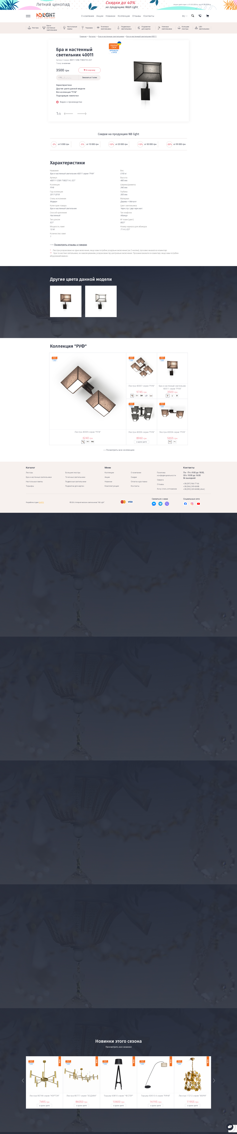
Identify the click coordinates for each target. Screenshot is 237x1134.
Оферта (160, 480)
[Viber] (167, 504)
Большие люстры (72, 473)
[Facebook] (154, 504)
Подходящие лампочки (67, 96)
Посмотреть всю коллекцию (120, 450)
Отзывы (136, 16)
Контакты (148, 16)
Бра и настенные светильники (39, 477)
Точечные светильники (75, 477)
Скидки (134, 477)
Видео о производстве (71, 102)
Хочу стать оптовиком (167, 489)
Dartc (41, 502)
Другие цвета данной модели (70, 88)
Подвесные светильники (75, 482)
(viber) (202, 489)
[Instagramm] (192, 504)
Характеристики (64, 85)
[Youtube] (198, 504)
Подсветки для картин (74, 486)
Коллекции (124, 16)
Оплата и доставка (139, 482)
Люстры (29, 473)
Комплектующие (112, 486)
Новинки (110, 16)
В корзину (90, 70)
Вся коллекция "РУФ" (66, 92)
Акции (99, 16)
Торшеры (30, 486)
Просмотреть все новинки (118, 1047)
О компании (87, 16)
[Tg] (160, 504)
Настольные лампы (34, 482)
